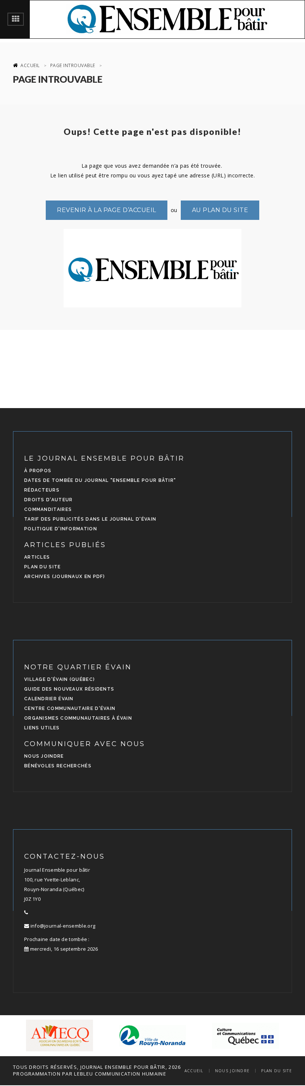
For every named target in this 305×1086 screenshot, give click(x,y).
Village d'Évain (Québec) (59, 679)
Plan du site (42, 566)
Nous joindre (44, 756)
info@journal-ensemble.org (62, 925)
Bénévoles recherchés (58, 765)
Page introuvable (72, 65)
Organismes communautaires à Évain (78, 718)
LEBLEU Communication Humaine (120, 1073)
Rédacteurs (42, 490)
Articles (37, 557)
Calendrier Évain (49, 698)
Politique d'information (60, 528)
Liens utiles (42, 727)
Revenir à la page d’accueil (106, 210)
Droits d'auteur (48, 499)
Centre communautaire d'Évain (69, 708)
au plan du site (220, 210)
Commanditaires (48, 509)
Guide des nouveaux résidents (69, 689)
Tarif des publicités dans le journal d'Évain (90, 519)
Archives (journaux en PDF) (64, 576)
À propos (37, 470)
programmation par (43, 1073)
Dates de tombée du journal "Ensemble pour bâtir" (100, 480)
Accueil (30, 65)
